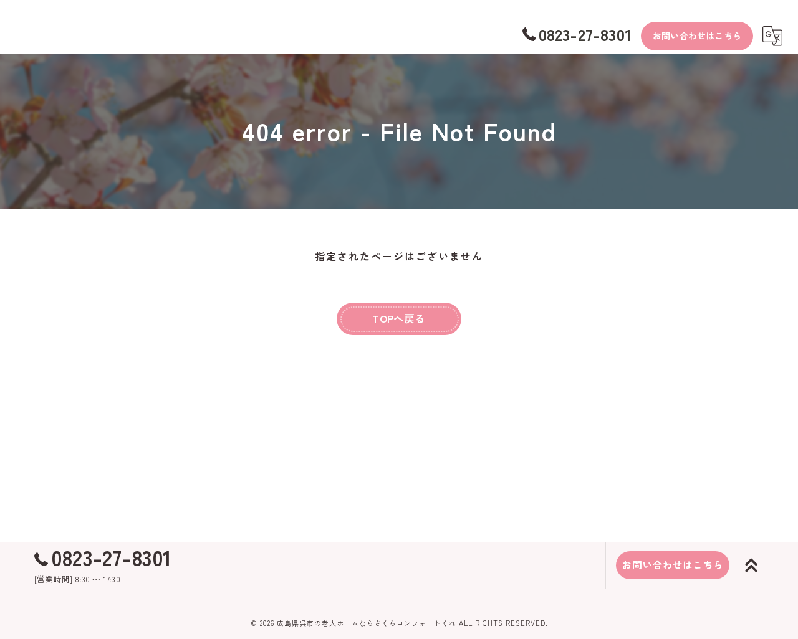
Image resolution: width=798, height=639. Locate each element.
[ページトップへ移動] (751, 565)
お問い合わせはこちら (697, 35)
